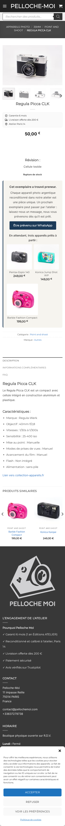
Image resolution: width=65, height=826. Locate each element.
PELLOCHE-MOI (33, 6)
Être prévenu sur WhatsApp (32, 225)
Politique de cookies (30, 819)
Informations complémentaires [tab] (24, 367)
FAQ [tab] (5, 374)
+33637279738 (13, 714)
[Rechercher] (58, 16)
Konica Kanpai (48, 532)
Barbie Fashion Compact (16, 533)
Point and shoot (39, 334)
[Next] (57, 65)
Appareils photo (18, 26)
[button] (60, 750)
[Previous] (8, 65)
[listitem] (16, 115)
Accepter (32, 792)
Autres (37, 340)
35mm (37, 26)
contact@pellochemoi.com (20, 709)
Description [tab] (11, 360)
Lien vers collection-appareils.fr (23, 475)
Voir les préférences (32, 811)
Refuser (32, 802)
